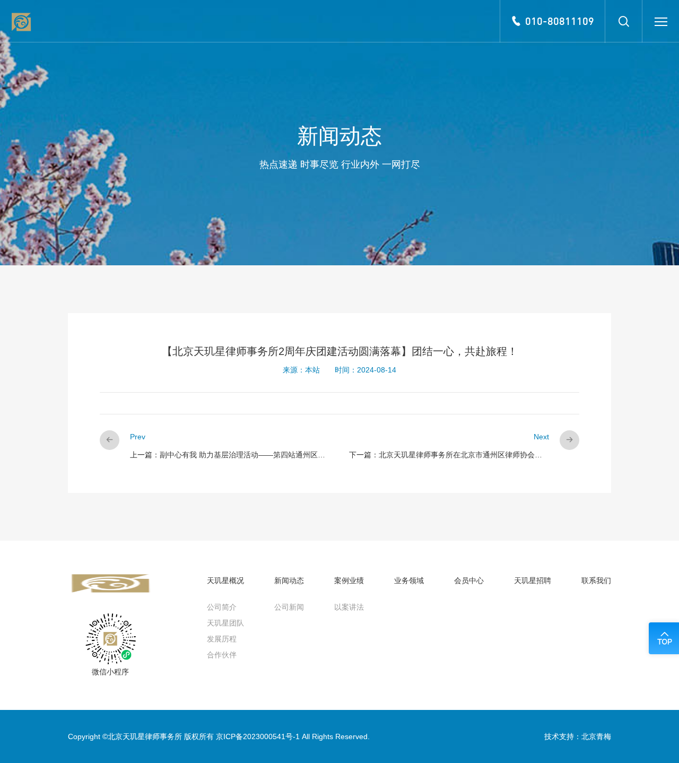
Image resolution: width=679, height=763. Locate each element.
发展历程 (222, 639)
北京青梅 (596, 736)
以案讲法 (349, 607)
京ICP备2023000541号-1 (258, 736)
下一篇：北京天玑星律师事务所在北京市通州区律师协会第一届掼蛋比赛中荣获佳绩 (486, 454)
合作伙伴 (222, 655)
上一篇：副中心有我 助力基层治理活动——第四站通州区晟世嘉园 (238, 454)
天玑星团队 (225, 623)
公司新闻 (289, 607)
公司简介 (222, 607)
